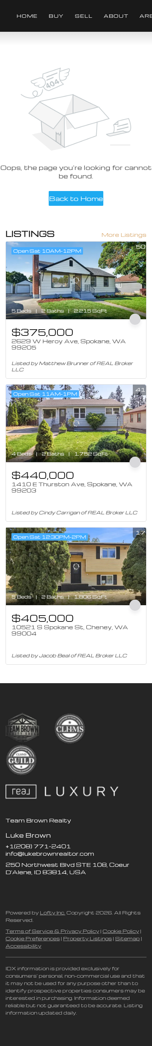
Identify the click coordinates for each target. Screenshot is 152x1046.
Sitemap (127, 938)
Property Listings (87, 938)
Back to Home (76, 198)
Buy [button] (56, 16)
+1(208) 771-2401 (38, 846)
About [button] (116, 16)
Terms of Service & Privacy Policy (52, 931)
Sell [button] (84, 16)
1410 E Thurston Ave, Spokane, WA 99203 (71, 487)
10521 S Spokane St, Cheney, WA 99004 (69, 630)
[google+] (70, 888)
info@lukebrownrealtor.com (50, 853)
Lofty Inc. (52, 912)
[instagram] (40, 888)
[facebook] (11, 888)
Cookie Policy (121, 931)
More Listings (123, 234)
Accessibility (23, 946)
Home (27, 16)
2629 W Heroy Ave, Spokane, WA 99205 (68, 344)
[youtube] (55, 888)
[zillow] (25, 888)
